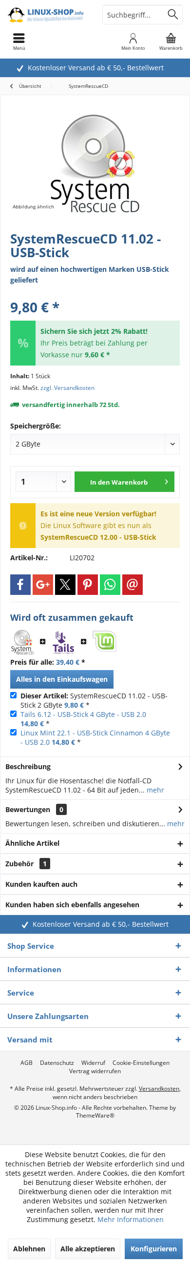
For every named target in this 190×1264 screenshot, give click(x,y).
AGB (26, 1063)
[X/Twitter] (65, 584)
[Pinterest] (87, 584)
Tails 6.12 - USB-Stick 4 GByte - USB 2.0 (83, 714)
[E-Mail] (132, 584)
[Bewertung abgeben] (95, 294)
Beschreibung (28, 766)
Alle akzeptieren (87, 1248)
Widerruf (93, 1063)
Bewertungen (27, 809)
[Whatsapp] (110, 584)
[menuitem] (171, 41)
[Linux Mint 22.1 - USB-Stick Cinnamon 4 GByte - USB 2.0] (104, 642)
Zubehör (26, 863)
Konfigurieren (154, 1248)
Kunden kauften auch (41, 884)
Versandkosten (159, 1088)
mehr (154, 790)
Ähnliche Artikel (32, 843)
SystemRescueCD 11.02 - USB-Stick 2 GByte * (94, 700)
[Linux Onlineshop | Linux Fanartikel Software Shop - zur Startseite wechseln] (47, 14)
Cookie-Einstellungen (141, 1063)
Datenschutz (57, 1063)
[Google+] (43, 584)
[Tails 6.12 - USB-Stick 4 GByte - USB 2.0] (63, 642)
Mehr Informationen (130, 1219)
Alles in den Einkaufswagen (62, 679)
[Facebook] (20, 584)
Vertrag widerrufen (95, 1071)
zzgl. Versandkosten (67, 388)
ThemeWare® (95, 1115)
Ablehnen (29, 1248)
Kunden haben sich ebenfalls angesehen (72, 904)
